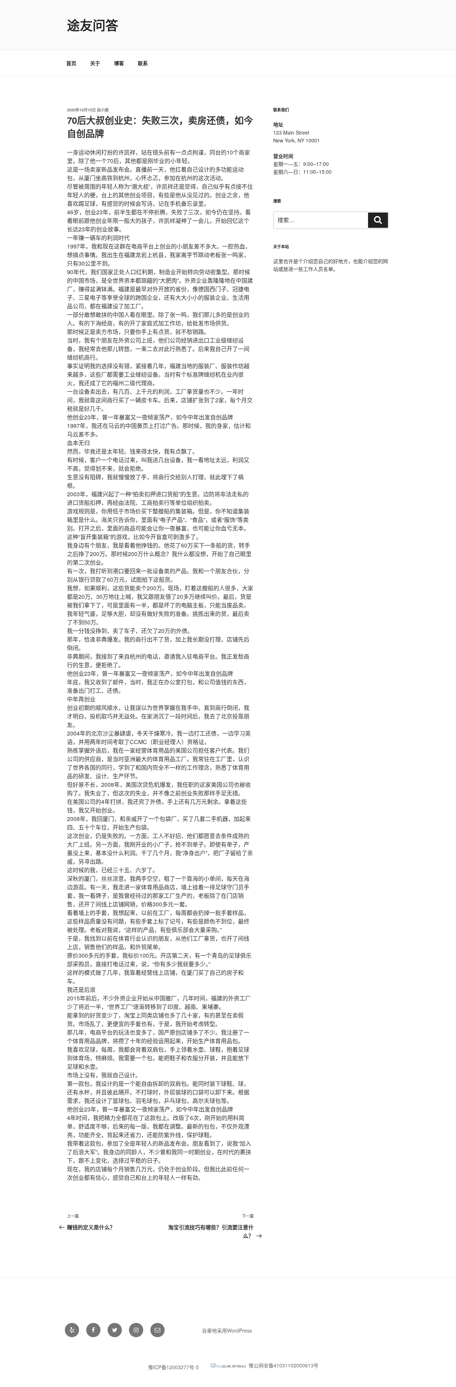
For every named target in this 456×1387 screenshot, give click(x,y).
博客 (119, 63)
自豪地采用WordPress (227, 1330)
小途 (105, 109)
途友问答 (92, 25)
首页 (71, 63)
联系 (143, 63)
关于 (95, 63)
